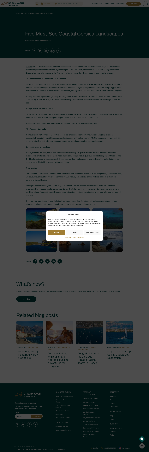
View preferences (92, 232)
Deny (75, 232)
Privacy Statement (78, 237)
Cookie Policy (68, 237)
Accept (56, 232)
